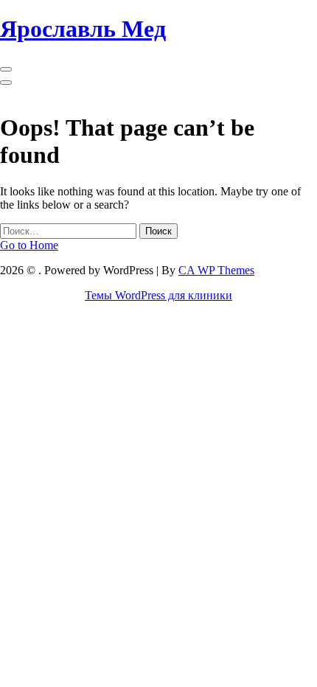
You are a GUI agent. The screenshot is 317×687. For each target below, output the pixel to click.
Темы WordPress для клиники (158, 295)
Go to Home (29, 245)
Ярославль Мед (83, 28)
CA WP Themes (216, 270)
